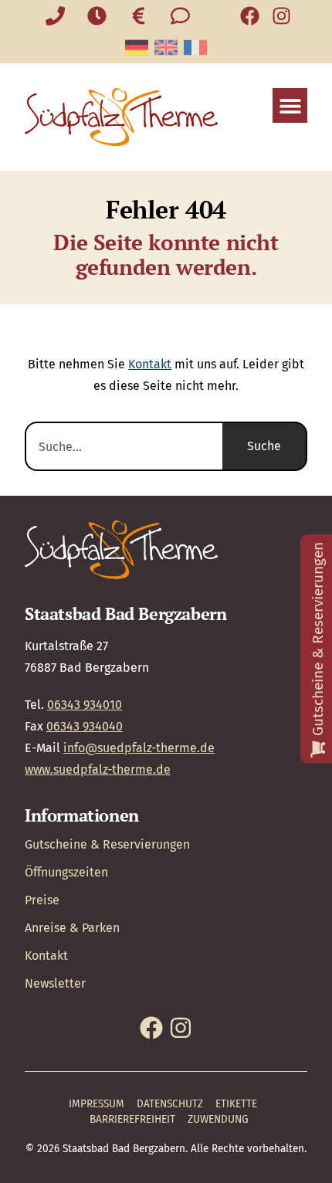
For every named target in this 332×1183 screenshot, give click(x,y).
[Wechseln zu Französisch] (195, 47)
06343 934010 (84, 704)
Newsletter (55, 983)
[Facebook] (249, 15)
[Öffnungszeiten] (97, 15)
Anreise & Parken (72, 927)
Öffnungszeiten (66, 872)
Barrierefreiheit (132, 1119)
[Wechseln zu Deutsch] (136, 47)
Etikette (236, 1103)
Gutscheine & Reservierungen (107, 844)
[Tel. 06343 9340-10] (55, 15)
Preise (42, 900)
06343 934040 (84, 726)
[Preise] (139, 15)
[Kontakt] (180, 15)
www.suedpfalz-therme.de (98, 769)
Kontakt (149, 364)
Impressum (96, 1103)
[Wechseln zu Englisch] (166, 47)
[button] (290, 105)
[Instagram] (281, 15)
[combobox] (123, 446)
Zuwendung (218, 1119)
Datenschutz (170, 1103)
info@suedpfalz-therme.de (139, 748)
